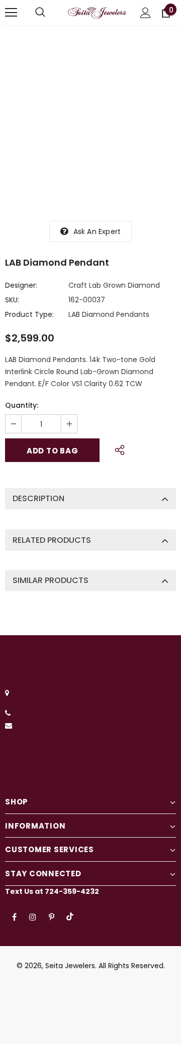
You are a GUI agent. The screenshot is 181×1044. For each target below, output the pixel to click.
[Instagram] (33, 916)
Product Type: (29, 314)
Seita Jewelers (70, 966)
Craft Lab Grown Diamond (114, 285)
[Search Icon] (40, 13)
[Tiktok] (70, 916)
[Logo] (97, 13)
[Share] (117, 448)
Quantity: (21, 405)
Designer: (21, 285)
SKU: (12, 300)
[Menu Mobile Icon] (11, 13)
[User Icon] (145, 13)
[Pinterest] (51, 916)
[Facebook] (14, 916)
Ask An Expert (97, 231)
